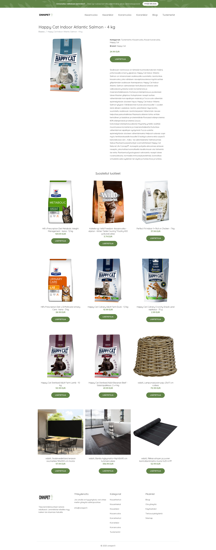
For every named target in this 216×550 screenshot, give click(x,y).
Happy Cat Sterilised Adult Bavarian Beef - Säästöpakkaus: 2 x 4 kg (108, 384)
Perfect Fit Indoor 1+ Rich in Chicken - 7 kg (155, 228)
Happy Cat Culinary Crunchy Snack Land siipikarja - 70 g (155, 308)
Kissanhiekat (115, 504)
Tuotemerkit (168, 14)
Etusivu (42, 31)
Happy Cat (114, 42)
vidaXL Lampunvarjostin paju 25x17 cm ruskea (155, 384)
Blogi (155, 14)
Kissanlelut (107, 14)
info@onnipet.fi (80, 508)
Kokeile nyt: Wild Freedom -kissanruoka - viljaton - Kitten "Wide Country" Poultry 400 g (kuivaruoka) (108, 231)
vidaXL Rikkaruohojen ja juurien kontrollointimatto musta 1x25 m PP (155, 459)
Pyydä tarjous (150, 4)
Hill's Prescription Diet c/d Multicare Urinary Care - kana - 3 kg (60, 308)
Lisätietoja (120, 59)
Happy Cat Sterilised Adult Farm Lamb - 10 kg (60, 384)
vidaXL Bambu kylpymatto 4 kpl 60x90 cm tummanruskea (108, 459)
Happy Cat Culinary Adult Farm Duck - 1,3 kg (108, 307)
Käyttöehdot (151, 509)
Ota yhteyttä (151, 504)
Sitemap (149, 518)
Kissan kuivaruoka (152, 40)
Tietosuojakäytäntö (154, 513)
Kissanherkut (115, 499)
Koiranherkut (115, 518)
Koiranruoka (124, 14)
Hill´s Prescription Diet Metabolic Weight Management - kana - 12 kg (60, 229)
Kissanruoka (91, 14)
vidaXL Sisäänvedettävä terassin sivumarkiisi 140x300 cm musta (61, 459)
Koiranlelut (141, 14)
